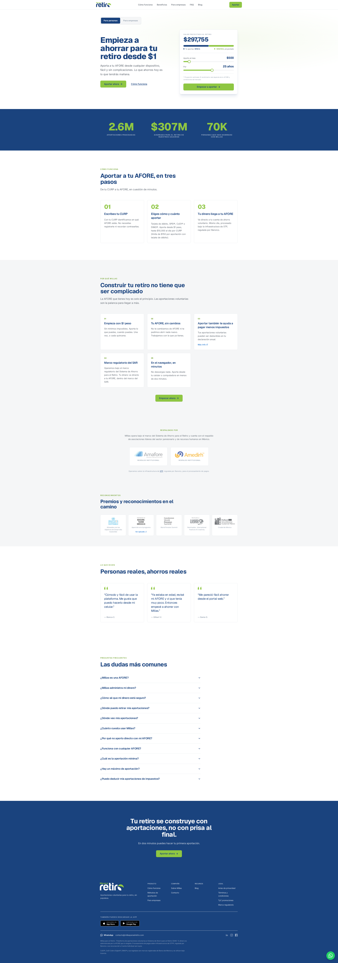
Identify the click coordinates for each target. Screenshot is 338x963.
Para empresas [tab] (130, 20)
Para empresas (178, 4)
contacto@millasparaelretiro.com (129, 935)
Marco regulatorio (226, 905)
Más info (202, 344)
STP (161, 471)
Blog (200, 4)
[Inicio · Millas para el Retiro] (103, 4)
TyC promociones (225, 900)
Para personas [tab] (111, 20)
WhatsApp (108, 935)
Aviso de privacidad (226, 888)
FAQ (192, 4)
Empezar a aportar (207, 87)
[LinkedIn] (227, 935)
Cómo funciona (145, 4)
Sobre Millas (176, 888)
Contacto (175, 893)
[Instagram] (231, 935)
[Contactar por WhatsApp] (330, 955)
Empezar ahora (167, 398)
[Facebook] (236, 935)
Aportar (235, 4)
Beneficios (162, 4)
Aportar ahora (111, 84)
